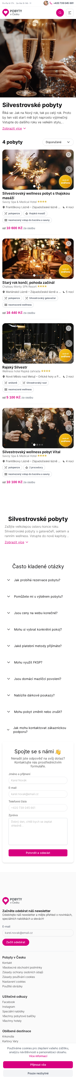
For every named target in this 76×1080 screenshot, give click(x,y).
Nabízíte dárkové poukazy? (34, 695)
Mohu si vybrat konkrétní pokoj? (38, 629)
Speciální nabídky (13, 1011)
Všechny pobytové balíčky (19, 1016)
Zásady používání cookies (18, 976)
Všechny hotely (12, 1020)
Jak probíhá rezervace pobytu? (37, 580)
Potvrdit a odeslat (38, 852)
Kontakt (7, 962)
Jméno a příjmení (19, 774)
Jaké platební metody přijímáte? (38, 646)
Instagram (8, 1006)
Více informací (38, 1056)
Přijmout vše (38, 1064)
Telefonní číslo (18, 801)
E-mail (12, 787)
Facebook (8, 1002)
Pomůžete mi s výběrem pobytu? (38, 596)
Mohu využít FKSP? (28, 662)
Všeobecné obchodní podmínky (22, 967)
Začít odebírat (15, 942)
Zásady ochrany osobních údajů (22, 972)
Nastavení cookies (14, 981)
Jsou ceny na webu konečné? (35, 613)
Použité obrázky (12, 986)
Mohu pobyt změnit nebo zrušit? (38, 712)
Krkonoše (8, 1036)
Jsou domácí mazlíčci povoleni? (37, 679)
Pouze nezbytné (38, 1073)
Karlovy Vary (10, 1041)
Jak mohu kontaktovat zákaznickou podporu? (39, 730)
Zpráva (13, 815)
